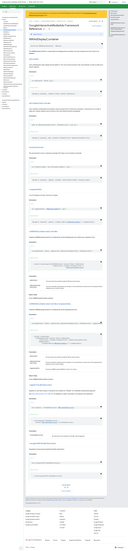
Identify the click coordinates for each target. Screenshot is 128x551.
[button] (11, 20)
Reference (13, 6)
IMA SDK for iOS (36, 2)
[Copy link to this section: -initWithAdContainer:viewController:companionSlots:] (72, 304)
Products (36, 21)
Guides (4, 6)
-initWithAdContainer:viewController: (43, 231)
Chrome (96, 516)
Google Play (97, 530)
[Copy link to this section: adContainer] (40, 59)
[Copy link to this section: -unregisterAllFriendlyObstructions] (58, 444)
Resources (22, 6)
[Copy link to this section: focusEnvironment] (45, 148)
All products (97, 540)
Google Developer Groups (32, 516)
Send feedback (96, 26)
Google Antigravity (99, 525)
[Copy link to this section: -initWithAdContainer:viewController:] (59, 232)
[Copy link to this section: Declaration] (38, 72)
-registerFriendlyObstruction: (40, 385)
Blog (61, 513)
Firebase (96, 519)
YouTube (62, 527)
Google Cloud (97, 527)
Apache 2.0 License (30, 500)
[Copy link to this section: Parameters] (38, 276)
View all (96, 533)
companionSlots (35, 189)
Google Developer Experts (33, 519)
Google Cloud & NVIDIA (32, 525)
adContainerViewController (40, 103)
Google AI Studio (98, 522)
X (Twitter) (63, 525)
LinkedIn (62, 522)
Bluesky (62, 516)
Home (30, 21)
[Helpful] (99, 21)
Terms (27, 547)
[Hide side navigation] (21, 548)
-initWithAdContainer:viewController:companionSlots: (50, 304)
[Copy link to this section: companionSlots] (43, 190)
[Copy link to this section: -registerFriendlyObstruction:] (53, 385)
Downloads (32, 6)
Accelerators (29, 522)
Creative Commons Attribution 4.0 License (72, 498)
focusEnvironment (36, 147)
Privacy (33, 547)
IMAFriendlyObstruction (65, 407)
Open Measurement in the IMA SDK (42, 394)
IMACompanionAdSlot (53, 209)
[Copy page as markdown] (49, 29)
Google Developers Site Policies (54, 500)
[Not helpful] (102, 21)
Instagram (62, 519)
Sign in (124, 2)
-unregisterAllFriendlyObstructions (42, 443)
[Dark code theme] (102, 43)
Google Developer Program (33, 513)
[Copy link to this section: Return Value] (39, 295)
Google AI (87, 540)
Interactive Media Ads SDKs (14, 2)
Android (96, 513)
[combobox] (97, 2)
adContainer (34, 59)
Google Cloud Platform (75, 540)
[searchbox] (11, 11)
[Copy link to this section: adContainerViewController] (52, 103)
